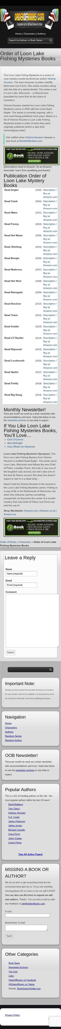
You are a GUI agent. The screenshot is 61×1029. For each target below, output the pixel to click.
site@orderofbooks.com (33, 903)
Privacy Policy (12, 1015)
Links (11, 976)
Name (9, 569)
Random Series (13, 736)
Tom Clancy (14, 808)
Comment (11, 592)
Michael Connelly (16, 830)
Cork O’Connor (15, 439)
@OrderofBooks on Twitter (22, 984)
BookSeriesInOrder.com (29, 988)
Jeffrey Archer (15, 825)
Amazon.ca (10, 514)
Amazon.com (31, 510)
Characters (30, 33)
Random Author (13, 740)
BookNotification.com (31, 141)
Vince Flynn (14, 834)
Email (9, 580)
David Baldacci (15, 804)
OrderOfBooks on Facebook (22, 980)
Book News (14, 963)
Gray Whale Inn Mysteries (21, 446)
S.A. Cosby (14, 817)
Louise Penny (15, 842)
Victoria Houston (34, 137)
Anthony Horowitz (17, 813)
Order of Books (8, 542)
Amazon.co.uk (47, 510)
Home (18, 33)
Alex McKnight (15, 443)
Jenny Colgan (15, 838)
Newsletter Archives (18, 967)
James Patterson (16, 821)
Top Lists (13, 971)
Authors (41, 33)
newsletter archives (16, 420)
